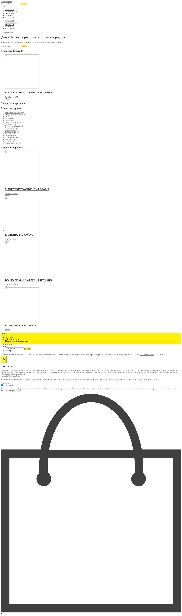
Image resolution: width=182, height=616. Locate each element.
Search (24, 4)
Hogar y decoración (11, 122)
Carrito (8, 351)
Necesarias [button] (4, 376)
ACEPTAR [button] (159, 355)
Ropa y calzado (10, 137)
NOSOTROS (9, 13)
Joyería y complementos (13, 126)
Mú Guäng (8, 134)
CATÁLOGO (9, 10)
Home (3, 32)
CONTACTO (9, 15)
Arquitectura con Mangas (13, 113)
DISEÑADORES (11, 12)
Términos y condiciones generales (16, 341)
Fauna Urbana (10, 120)
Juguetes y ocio (10, 128)
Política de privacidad (147, 355)
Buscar (7, 346)
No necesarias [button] (5, 383)
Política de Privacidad (12, 339)
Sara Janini (8, 139)
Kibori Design (10, 130)
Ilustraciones (9, 124)
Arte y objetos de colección (14, 115)
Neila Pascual (9, 135)
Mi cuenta (8, 345)
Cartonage (8, 118)
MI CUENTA (9, 17)
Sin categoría (9, 141)
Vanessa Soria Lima (11, 143)
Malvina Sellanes (10, 132)
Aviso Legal (9, 337)
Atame (7, 116)
